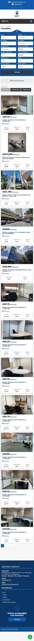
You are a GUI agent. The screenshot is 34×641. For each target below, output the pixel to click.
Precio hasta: (22, 63)
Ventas (5, 595)
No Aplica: (21, 40)
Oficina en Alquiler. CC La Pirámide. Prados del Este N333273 (16, 233)
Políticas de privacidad (9, 602)
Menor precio (16, 89)
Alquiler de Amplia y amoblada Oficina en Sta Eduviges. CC (16, 270)
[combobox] (8, 37)
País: (2, 34)
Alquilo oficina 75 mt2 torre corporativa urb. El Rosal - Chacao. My (16, 195)
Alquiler (5, 597)
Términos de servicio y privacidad (9, 629)
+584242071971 (18, 4)
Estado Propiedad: (6, 52)
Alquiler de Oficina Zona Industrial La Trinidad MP (14, 120)
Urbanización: (5, 46)
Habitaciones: (5, 58)
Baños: (20, 58)
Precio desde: (5, 63)
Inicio (2, 26)
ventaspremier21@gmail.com (10, 584)
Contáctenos (6, 600)
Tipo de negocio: (23, 52)
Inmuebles (8, 26)
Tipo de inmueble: (23, 46)
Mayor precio (26, 89)
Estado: (20, 34)
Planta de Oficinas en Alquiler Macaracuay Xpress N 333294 (16, 158)
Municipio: (4, 40)
